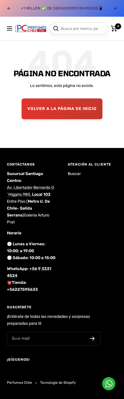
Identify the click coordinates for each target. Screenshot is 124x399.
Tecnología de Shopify (58, 383)
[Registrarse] (92, 339)
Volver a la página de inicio (62, 108)
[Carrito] (114, 28)
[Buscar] (56, 28)
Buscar (74, 173)
